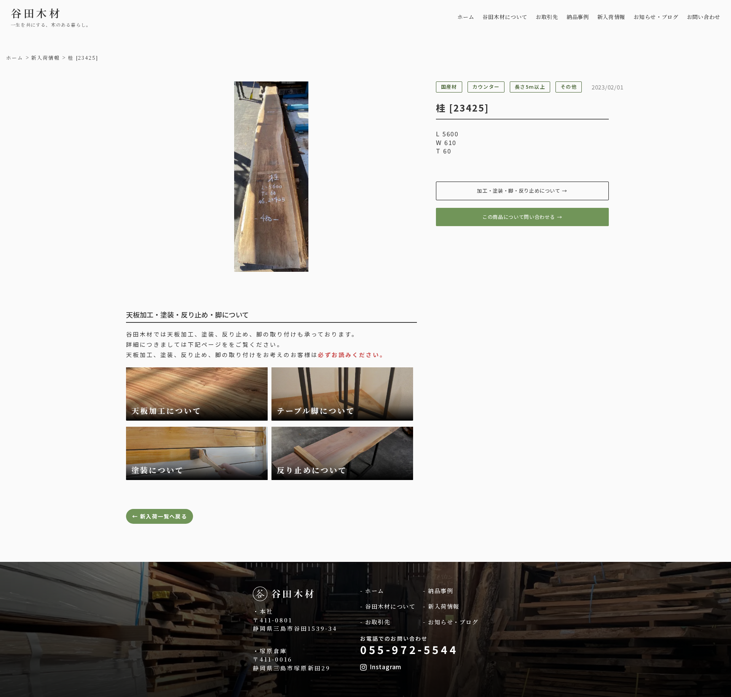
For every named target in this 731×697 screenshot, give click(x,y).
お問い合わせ (703, 17)
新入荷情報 (611, 17)
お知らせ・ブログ (656, 17)
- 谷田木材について (387, 606)
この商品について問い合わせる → (522, 216)
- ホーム (372, 591)
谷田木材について (504, 17)
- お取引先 (375, 622)
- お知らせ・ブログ (450, 622)
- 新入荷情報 (441, 606)
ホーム (465, 17)
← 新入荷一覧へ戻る (159, 516)
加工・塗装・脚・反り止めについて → (522, 190)
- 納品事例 (438, 591)
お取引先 (547, 17)
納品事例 (578, 17)
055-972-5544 (409, 649)
